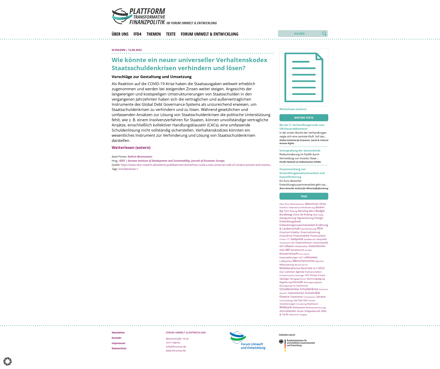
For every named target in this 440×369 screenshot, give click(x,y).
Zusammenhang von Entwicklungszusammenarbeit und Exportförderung (302, 172)
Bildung (293, 211)
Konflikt (308, 250)
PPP (307, 275)
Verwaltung (301, 304)
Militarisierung (286, 264)
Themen (154, 34)
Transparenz (309, 296)
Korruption (304, 254)
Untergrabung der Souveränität (300, 150)
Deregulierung (287, 218)
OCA (315, 268)
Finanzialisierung (310, 232)
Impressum (118, 343)
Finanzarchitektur (289, 232)
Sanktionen (302, 285)
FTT (288, 239)
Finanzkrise (286, 235)
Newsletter (118, 332)
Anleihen (283, 207)
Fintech (282, 239)
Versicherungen (287, 303)
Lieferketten (311, 257)
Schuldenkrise (309, 289)
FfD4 (137, 34)
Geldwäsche (310, 239)
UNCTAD (297, 300)
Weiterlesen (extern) (131, 147)
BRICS (312, 211)
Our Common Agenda (291, 271)
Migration (319, 261)
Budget (320, 211)
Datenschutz (119, 348)
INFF (281, 246)
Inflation (289, 246)
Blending (303, 211)
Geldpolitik (296, 239)
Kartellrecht (297, 250)
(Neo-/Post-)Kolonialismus (291, 204)
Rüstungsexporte (287, 285)
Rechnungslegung (316, 278)
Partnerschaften (313, 271)
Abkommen (312, 203)
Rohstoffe (297, 282)
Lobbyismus (285, 261)
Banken (320, 207)
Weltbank (285, 307)
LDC (301, 257)
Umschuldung (286, 300)
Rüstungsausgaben (313, 282)
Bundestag (285, 214)
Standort (283, 293)
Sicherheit (323, 289)
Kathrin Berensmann (140, 156)
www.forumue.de (176, 350)
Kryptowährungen (288, 257)
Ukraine (321, 296)
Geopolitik (321, 239)
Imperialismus (303, 242)
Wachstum (312, 303)
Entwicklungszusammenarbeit (297, 225)
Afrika (322, 203)
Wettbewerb (298, 307)
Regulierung (285, 282)
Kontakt (116, 337)
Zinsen (300, 311)
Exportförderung (308, 228)
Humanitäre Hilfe (287, 242)
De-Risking (306, 214)
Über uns (120, 34)
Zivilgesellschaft (312, 311)
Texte (171, 34)
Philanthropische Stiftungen (292, 275)
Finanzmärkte (301, 235)
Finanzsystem (318, 235)
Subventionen (296, 293)
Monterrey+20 (301, 264)
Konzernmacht (289, 254)
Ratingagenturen (298, 278)
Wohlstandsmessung (316, 307)
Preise (313, 275)
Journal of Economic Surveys (208, 160)
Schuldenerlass (127, 169)
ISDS (282, 250)
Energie (318, 218)
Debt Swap (318, 214)
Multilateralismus (289, 268)
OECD (321, 268)
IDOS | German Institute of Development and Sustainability (154, 160)
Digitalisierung (305, 218)
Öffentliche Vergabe (298, 314)
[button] (7, 361)
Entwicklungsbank (290, 221)
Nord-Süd (306, 268)
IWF (287, 250)
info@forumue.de (176, 346)
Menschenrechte (304, 261)
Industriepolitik (320, 242)
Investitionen (317, 246)
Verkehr (311, 300)
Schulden (118, 50)
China (296, 214)
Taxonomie (296, 296)
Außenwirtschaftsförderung (302, 207)
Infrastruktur (301, 246)
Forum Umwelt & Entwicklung (209, 34)
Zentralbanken (287, 311)
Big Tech (284, 211)
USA (305, 300)
